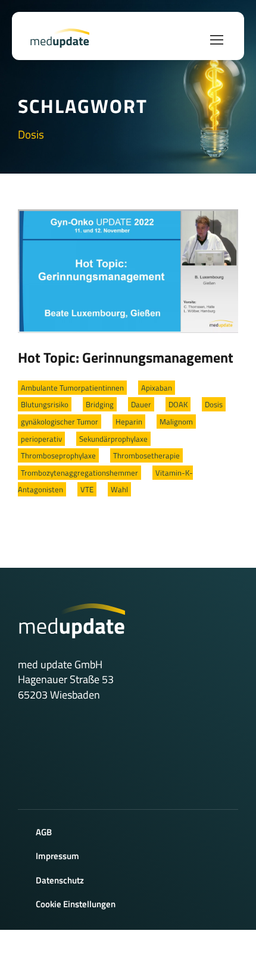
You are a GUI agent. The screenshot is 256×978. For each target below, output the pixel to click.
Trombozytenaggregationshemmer (79, 473)
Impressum (57, 856)
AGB (44, 832)
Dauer (141, 404)
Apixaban (156, 388)
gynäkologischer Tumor (59, 421)
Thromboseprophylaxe (58, 455)
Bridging (100, 404)
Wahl (119, 489)
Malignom (176, 421)
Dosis (214, 404)
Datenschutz (60, 880)
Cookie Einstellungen (75, 904)
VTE (86, 489)
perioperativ (41, 439)
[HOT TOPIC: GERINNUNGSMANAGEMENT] (128, 270)
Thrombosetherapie (146, 455)
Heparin (128, 421)
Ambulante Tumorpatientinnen (72, 388)
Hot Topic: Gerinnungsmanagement (125, 357)
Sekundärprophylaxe (113, 439)
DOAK (178, 404)
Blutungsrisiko (44, 404)
